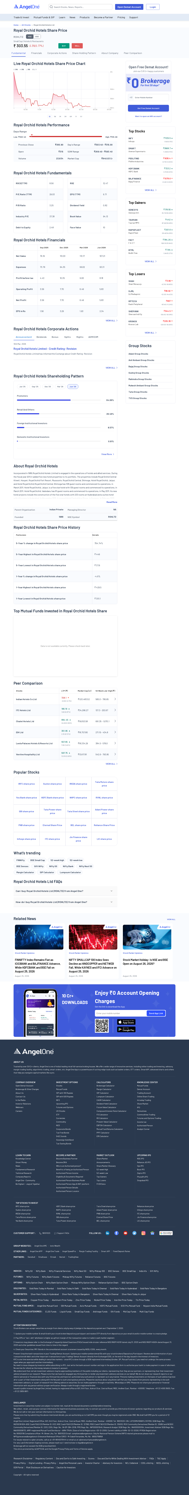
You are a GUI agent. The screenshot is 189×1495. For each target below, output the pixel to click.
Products (85, 17)
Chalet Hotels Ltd (25, 721)
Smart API (105, 1251)
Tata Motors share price (26, 1217)
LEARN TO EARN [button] (23, 1155)
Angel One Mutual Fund (47, 1305)
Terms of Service (80, 1449)
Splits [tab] (67, 337)
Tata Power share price (66, 1221)
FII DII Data (101, 1184)
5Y (81, 116)
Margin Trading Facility (88, 1251)
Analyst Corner (143, 1129)
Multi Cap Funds (146, 1311)
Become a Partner (103, 17)
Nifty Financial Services (60, 1271)
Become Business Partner (66, 1158)
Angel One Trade (52, 1251)
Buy (64, 46)
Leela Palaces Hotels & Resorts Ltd (34, 743)
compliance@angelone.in (82, 1433)
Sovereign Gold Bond (65, 1140)
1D (50, 116)
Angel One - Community (25, 1180)
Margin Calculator (25, 872)
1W (55, 116)
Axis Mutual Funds (88, 1305)
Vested (62, 1257)
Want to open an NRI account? (148, 116)
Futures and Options (64, 1107)
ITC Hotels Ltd (23, 710)
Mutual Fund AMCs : (24, 1305)
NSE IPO (140, 1158)
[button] (65, 891)
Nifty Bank (68, 866)
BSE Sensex (22, 866)
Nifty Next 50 (85, 866)
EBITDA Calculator (104, 1125)
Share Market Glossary (106, 1166)
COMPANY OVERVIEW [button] (25, 1082)
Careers (19, 1111)
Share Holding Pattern (84, 52)
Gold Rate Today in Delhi (68, 1288)
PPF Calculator (103, 1132)
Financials (36, 52)
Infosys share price (145, 1210)
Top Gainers (102, 1176)
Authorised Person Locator (67, 1191)
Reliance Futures (93, 1276)
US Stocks (60, 1111)
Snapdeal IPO (142, 1180)
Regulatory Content (44, 1458)
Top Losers (101, 1180)
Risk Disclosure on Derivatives (40, 1467)
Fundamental (18, 52)
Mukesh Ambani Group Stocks (143, 385)
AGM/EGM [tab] (93, 337)
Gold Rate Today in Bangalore (153, 1288)
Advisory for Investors (112, 1463)
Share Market (142, 1103)
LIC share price (143, 1221)
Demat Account (143, 1089)
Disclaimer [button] (20, 1402)
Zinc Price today (83, 1300)
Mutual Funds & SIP (44, 17)
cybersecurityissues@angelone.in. (93, 1439)
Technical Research (24, 1173)
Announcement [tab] (24, 337)
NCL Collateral (131, 1463)
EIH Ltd (19, 732)
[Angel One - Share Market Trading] (27, 7)
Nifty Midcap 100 (97, 1271)
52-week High (102, 1169)
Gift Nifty (38, 866)
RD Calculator (102, 1118)
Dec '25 (48, 386)
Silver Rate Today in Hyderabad (45, 1294)
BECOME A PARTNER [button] (65, 1155)
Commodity (61, 1122)
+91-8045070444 (59, 1439)
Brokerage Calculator (106, 1085)
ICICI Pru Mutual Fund (130, 1305)
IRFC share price (22, 1206)
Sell (77, 46)
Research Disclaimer (23, 1458)
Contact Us (20, 1096)
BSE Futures (109, 1276)
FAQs (151, 1458)
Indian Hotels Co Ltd (26, 699)
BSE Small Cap (37, 860)
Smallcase (42, 1257)
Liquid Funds (65, 1311)
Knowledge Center (23, 1158)
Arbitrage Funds (100, 1311)
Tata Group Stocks (138, 391)
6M (71, 116)
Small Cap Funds (82, 1311)
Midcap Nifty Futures (72, 1276)
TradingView (73, 1257)
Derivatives (142, 1111)
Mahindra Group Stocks (140, 379)
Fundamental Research (25, 1169)
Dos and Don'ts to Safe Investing (70, 1458)
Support (133, 17)
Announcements (103, 1162)
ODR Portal (18, 1467)
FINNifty (20, 860)
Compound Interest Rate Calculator (111, 1111)
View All (171, 919)
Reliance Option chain (108, 1282)
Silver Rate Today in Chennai (106, 1294)
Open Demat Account (129, 6)
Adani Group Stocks (138, 353)
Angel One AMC (40, 1246)
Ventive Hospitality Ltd (28, 754)
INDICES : (18, 1271)
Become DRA (61, 1162)
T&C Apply (161, 1458)
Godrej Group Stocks (139, 372)
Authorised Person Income (67, 1173)
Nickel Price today (102, 1300)
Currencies (60, 1118)
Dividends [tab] (42, 337)
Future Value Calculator (106, 1107)
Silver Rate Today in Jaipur (134, 1294)
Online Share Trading (145, 1096)
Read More (112, 502)
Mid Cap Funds (129, 1311)
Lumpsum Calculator (70, 872)
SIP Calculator (47, 872)
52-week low (76, 860)
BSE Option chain (130, 1282)
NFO (58, 1100)
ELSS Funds (50, 1311)
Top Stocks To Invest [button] (27, 1203)
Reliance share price (145, 1206)
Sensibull (31, 1257)
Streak (53, 1257)
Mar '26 (60, 386)
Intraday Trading (144, 1100)
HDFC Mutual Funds (109, 1305)
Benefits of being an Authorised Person (72, 1169)
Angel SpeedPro (69, 1251)
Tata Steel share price (106, 1206)
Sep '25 (35, 386)
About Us (20, 1093)
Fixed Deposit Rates (121, 1251)
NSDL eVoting (162, 1463)
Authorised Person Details (67, 1187)
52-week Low (102, 1173)
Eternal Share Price (105, 1217)
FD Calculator (102, 1114)
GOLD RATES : (20, 1288)
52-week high (57, 860)
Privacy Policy (63, 1449)
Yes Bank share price (24, 1221)
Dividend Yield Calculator (107, 1103)
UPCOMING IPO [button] (144, 1155)
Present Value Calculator (107, 1122)
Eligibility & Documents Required (69, 1176)
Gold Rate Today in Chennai (94, 1288)
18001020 (46, 1233)
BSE (37, 36)
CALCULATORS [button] (104, 1082)
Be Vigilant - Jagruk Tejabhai (28, 1184)
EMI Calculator (103, 1136)
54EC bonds (61, 1136)
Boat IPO (141, 1169)
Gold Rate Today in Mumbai (41, 1288)
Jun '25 (22, 386)
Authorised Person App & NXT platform (72, 1184)
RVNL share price (63, 1213)
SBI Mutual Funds (69, 1305)
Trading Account (144, 1093)
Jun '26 (73, 386)
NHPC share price (63, 1210)
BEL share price (103, 1221)
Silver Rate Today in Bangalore (76, 1294)
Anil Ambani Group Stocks (141, 360)
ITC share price (143, 1213)
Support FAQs (63, 1233)
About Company (109, 52)
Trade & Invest (21, 17)
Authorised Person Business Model (70, 1180)
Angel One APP (36, 1251)
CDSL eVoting (147, 1463)
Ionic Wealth (55, 1246)
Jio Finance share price (146, 1217)
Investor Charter (92, 1463)
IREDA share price (23, 1213)
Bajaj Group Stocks (138, 366)
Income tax (141, 1122)
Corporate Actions (57, 52)
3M (65, 116)
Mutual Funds (61, 1089)
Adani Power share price (107, 1210)
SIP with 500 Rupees (64, 1096)
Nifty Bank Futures (50, 1276)
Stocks (59, 1085)
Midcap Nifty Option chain (83, 1282)
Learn (62, 17)
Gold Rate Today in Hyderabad (123, 1288)
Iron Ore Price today (123, 1300)
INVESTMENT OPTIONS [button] (67, 1082)
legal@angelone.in (85, 1442)
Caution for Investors (66, 1467)
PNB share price (103, 1213)
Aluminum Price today (62, 1300)
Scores (91, 1458)
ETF (57, 1114)
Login (153, 6)
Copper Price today (40, 1300)
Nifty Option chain (34, 1282)
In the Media (20, 1100)
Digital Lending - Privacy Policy (42, 1463)
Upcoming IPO (62, 1103)
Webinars (19, 1107)
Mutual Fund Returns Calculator (110, 1129)
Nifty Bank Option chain (57, 1282)
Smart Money (21, 1162)
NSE (30, 36)
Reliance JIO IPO (144, 1162)
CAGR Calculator (104, 1100)
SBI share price (62, 1217)
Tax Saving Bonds (63, 1143)
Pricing (121, 17)
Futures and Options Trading (149, 1118)
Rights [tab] (80, 337)
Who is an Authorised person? (68, 1166)
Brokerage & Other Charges (27, 1089)
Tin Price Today (143, 1300)
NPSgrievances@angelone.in (25, 1436)
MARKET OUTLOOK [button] (105, 1155)
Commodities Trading (146, 1114)
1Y (76, 116)
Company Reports (23, 1176)
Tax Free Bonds (62, 1132)
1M (60, 116)
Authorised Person (145, 1125)
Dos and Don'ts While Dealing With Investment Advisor (121, 1458)
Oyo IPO (140, 1166)
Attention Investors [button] (25, 1325)
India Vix (143, 1271)
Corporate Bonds (63, 1129)
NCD (58, 1125)
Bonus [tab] (55, 337)
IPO (138, 1107)
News (72, 17)
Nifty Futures (32, 1276)
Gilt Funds (115, 1311)
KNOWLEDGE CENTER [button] (147, 1082)
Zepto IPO (141, 1173)
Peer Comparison (133, 52)
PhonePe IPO (142, 1177)
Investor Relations (23, 1103)
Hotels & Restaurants (34, 41)
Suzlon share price (23, 1210)
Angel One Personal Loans (70, 1463)
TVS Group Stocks (138, 398)
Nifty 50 (53, 866)
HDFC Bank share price (65, 1206)
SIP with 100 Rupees (64, 1093)
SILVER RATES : (21, 1294)
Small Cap (18, 41)
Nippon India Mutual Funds (155, 1305)
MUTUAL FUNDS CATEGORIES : (28, 1311)
